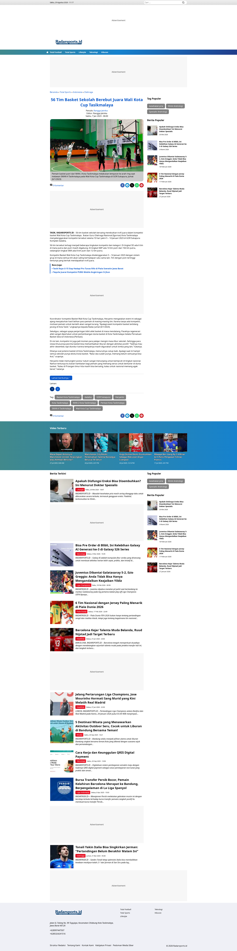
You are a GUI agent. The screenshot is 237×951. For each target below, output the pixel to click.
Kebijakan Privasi (103, 945)
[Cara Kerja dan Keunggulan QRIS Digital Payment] (61, 762)
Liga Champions (83, 585)
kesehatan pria (156, 106)
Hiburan (104, 52)
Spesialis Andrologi (158, 111)
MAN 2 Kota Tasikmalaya (84, 402)
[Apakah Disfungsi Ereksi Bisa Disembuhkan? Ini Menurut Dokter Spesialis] (152, 130)
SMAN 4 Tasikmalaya (61, 408)
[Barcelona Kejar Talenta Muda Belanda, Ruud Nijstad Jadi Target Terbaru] (152, 192)
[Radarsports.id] (68, 43)
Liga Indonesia (83, 792)
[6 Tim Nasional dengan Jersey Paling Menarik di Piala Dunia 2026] (152, 177)
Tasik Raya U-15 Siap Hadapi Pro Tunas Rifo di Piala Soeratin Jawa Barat (88, 268)
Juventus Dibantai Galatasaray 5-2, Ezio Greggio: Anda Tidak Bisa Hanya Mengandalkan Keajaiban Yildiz (173, 160)
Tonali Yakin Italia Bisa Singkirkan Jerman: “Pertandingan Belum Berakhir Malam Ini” (106, 849)
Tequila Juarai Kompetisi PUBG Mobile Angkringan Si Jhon (81, 272)
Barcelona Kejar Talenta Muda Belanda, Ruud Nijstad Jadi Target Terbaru (171, 191)
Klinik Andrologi (175, 106)
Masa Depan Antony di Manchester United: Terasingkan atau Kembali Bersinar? (66, 457)
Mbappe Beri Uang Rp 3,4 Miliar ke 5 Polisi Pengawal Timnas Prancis (169, 457)
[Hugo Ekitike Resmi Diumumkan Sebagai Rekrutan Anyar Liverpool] (135, 442)
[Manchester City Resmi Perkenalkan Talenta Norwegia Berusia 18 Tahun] (101, 442)
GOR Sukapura (103, 397)
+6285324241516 (57, 933)
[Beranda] (47, 52)
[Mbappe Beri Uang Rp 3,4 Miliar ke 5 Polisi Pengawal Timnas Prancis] (170, 442)
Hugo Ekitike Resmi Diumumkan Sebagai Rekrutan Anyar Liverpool (135, 457)
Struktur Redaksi (58, 945)
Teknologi (93, 52)
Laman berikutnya (60, 378)
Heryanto (119, 397)
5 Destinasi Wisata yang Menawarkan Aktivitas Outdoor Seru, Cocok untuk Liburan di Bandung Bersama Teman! (108, 726)
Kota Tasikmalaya (60, 402)
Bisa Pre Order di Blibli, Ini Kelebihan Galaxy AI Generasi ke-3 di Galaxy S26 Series (173, 143)
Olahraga (88, 92)
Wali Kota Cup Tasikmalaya (88, 408)
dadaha (88, 397)
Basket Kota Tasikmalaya (68, 397)
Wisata (79, 735)
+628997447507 (57, 930)
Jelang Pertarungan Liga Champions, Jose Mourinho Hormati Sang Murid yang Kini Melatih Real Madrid (106, 698)
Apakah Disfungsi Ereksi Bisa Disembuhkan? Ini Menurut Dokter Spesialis (171, 129)
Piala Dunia (81, 611)
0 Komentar (58, 185)
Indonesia (77, 92)
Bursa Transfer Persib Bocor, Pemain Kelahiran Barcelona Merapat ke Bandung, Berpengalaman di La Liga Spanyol (106, 784)
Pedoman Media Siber (123, 945)
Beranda (54, 92)
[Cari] (183, 2)
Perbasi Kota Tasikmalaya (112, 402)
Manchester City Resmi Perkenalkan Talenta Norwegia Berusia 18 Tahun (100, 457)
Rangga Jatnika (101, 110)
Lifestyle (82, 52)
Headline (80, 639)
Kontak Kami (88, 945)
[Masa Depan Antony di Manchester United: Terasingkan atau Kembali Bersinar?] (66, 442)
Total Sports (70, 52)
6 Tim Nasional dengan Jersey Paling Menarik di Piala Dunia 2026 (171, 176)
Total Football (56, 52)
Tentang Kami (73, 945)
